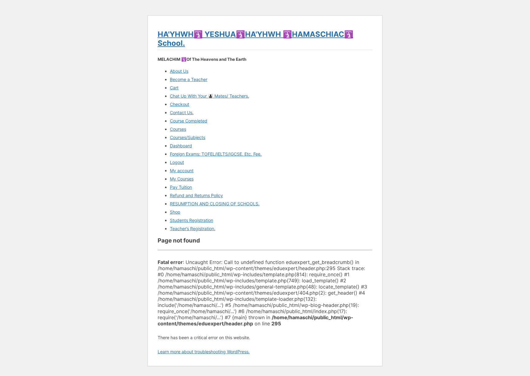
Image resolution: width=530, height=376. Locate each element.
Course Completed (188, 120)
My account (182, 170)
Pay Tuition (181, 187)
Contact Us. (182, 112)
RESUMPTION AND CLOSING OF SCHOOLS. (214, 203)
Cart (174, 87)
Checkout (179, 104)
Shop (175, 212)
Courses (178, 129)
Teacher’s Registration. (192, 228)
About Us (179, 71)
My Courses (182, 178)
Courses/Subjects (187, 137)
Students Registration (191, 220)
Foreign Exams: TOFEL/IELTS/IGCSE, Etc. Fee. (216, 154)
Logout (177, 162)
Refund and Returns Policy (196, 195)
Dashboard (181, 145)
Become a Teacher (188, 79)
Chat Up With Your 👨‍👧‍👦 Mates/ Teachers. (209, 96)
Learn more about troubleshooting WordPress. (204, 351)
